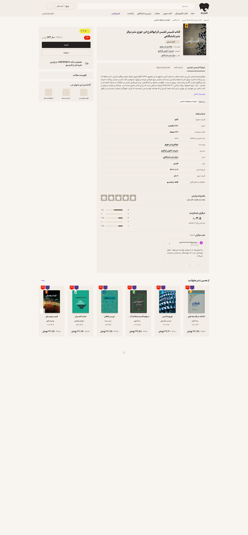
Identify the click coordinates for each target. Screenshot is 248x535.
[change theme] (42, 6)
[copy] (44, 63)
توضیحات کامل (199, 94)
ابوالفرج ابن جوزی (166, 46)
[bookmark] (108, 55)
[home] (204, 8)
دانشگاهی (176, 20)
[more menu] (102, 55)
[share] (121, 55)
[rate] (133, 198)
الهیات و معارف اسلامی (162, 20)
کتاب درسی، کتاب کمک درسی (192, 20)
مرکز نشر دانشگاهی (168, 55)
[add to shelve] (83, 92)
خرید (66, 45)
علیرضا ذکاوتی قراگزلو (166, 51)
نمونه (66, 52)
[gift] (114, 55)
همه (43, 280)
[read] (48, 92)
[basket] (50, 6)
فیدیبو (206, 20)
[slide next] (42, 311)
